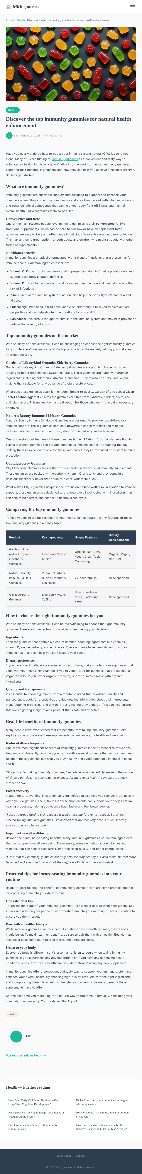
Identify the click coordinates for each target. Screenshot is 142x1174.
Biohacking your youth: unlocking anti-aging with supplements (102, 1102)
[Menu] (132, 7)
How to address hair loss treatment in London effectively (102, 1114)
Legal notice (64, 1155)
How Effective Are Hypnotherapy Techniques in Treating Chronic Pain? (36, 1114)
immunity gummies (65, 159)
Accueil (10, 20)
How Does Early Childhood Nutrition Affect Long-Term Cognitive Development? (33, 1102)
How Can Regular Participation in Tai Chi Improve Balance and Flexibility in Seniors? (101, 1126)
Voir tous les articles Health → (26, 1055)
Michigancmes (22, 6)
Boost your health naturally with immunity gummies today (32, 1126)
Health (21, 20)
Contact (80, 1155)
